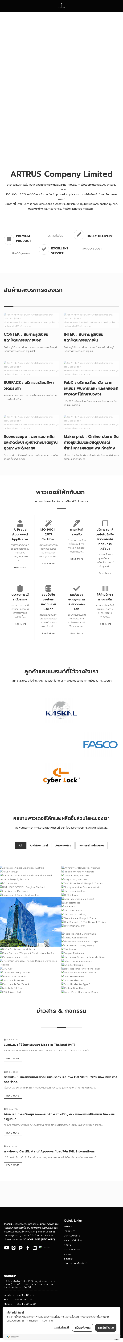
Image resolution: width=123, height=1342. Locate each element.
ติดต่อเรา (69, 1259)
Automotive (63, 845)
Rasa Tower (30, 932)
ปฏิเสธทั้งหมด (82, 1327)
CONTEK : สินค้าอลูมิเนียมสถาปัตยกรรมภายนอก (26, 337)
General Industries (91, 845)
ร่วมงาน (68, 1254)
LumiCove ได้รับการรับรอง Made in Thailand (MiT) (39, 1045)
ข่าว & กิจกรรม (72, 1249)
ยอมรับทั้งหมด (106, 1327)
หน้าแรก (68, 1226)
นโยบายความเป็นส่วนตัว (76, 1263)
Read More (20, 567)
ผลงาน (67, 1245)
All (20, 845)
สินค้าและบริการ (72, 1235)
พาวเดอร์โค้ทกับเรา (74, 1240)
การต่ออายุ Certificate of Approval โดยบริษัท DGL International (49, 1151)
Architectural (39, 845)
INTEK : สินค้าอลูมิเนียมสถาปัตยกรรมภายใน (83, 337)
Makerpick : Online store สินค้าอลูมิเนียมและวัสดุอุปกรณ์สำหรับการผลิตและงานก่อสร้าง (91, 442)
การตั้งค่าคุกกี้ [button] (61, 1328)
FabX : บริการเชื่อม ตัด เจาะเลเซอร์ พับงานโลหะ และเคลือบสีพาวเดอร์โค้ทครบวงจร (91, 388)
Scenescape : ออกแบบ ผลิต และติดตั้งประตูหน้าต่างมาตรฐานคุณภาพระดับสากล (30, 442)
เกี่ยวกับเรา (69, 1231)
